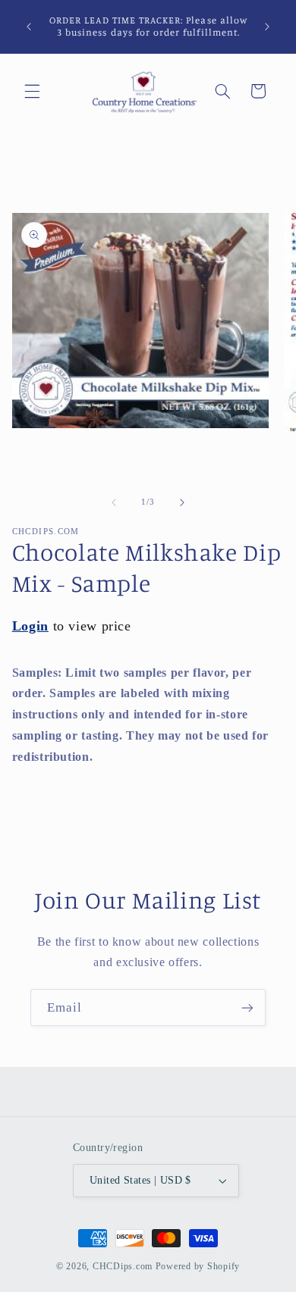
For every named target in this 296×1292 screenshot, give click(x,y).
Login (30, 625)
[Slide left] (114, 502)
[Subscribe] (247, 1007)
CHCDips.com (123, 1266)
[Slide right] (182, 502)
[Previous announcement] (29, 26)
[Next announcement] (267, 26)
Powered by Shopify (198, 1266)
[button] (31, 91)
